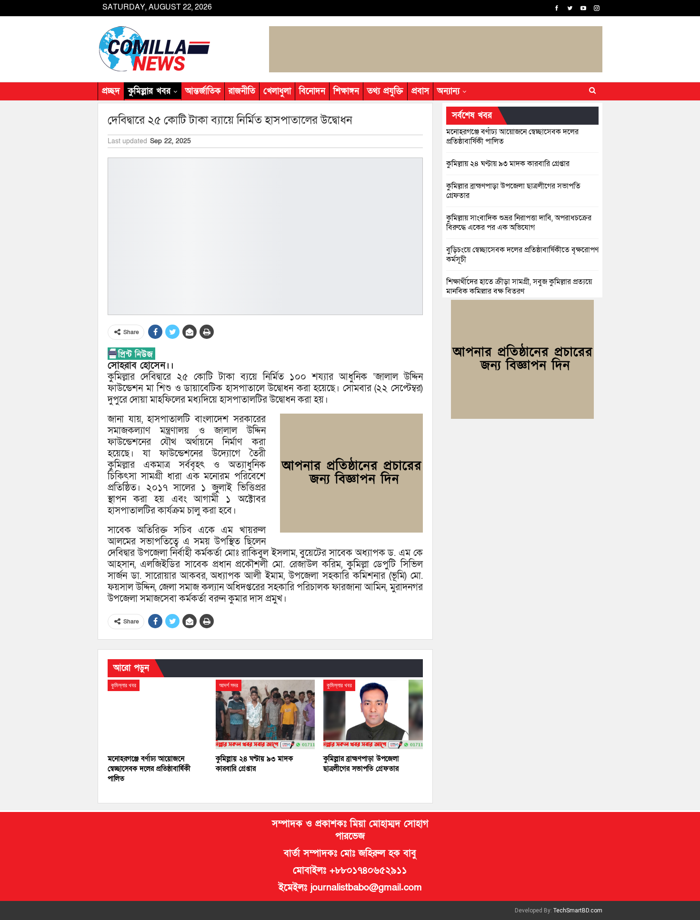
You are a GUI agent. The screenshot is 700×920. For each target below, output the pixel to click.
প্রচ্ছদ (111, 91)
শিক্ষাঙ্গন (346, 91)
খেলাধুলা (277, 91)
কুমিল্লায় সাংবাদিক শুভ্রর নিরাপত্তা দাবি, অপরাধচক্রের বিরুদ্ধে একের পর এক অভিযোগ (518, 223)
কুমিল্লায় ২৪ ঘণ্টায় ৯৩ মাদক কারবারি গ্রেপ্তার (508, 163)
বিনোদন (312, 91)
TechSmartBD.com (577, 910)
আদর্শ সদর (228, 685)
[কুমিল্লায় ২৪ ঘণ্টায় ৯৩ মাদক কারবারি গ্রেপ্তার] (265, 714)
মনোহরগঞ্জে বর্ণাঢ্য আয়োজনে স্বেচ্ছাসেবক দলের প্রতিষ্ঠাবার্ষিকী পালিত (512, 137)
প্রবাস (420, 91)
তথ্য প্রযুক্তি (385, 91)
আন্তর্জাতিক (202, 91)
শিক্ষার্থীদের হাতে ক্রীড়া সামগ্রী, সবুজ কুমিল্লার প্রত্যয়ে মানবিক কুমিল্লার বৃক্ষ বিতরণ (519, 287)
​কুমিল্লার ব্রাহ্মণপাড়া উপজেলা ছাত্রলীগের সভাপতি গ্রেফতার (513, 191)
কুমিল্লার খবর (149, 91)
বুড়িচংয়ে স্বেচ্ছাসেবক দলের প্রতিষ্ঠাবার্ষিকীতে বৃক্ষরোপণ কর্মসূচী (522, 255)
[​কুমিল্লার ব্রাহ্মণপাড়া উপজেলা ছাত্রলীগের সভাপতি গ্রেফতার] (373, 714)
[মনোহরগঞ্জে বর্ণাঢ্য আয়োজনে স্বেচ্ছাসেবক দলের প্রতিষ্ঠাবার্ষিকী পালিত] (157, 714)
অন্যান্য (448, 91)
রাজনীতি (242, 91)
